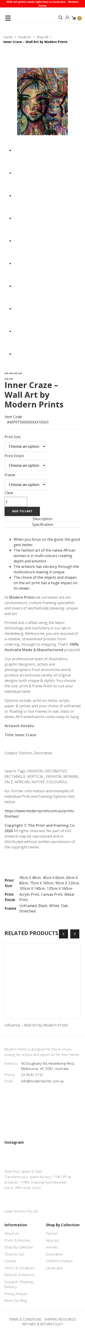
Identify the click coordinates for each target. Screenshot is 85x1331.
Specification (42, 524)
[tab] (42, 519)
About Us (12, 1233)
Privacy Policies (16, 1293)
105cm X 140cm (32, 888)
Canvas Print (52, 894)
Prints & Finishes (18, 1240)
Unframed (27, 905)
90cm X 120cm (67, 883)
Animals (52, 1247)
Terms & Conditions (20, 1268)
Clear (9, 492)
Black (42, 905)
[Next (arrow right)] (11, 378)
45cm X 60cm (53, 877)
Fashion (52, 1233)
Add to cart (22, 511)
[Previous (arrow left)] (6, 378)
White (54, 905)
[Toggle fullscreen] (15, 373)
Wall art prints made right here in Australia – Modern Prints (43, 3)
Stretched (27, 911)
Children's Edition (59, 1261)
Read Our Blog (16, 1300)
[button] (60, 17)
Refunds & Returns (19, 1274)
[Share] (11, 373)
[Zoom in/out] (20, 373)
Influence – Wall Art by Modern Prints (36, 1025)
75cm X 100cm (41, 883)
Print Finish (14, 455)
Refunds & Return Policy (42, 1324)
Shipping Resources (60, 1319)
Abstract (52, 1240)
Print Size (13, 436)
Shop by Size (14, 1254)
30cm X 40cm (30, 877)
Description (42, 518)
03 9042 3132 (32, 1074)
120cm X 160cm (59, 888)
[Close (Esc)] (6, 373)
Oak (64, 905)
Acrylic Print (29, 894)
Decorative (54, 1254)
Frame (10, 474)
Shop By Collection (19, 1247)
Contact (10, 1261)
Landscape (54, 1268)
